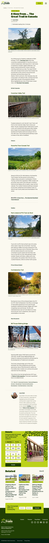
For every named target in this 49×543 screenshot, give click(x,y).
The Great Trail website (22, 83)
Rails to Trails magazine (18, 376)
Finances (30, 519)
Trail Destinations (22, 385)
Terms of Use (19, 540)
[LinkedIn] (44, 522)
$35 (13, 445)
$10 (13, 454)
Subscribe (37, 508)
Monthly (17, 441)
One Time (9, 441)
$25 (13, 457)
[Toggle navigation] (46, 3)
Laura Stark (15, 19)
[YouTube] (41, 522)
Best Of (16, 382)
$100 (8, 448)
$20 (8, 457)
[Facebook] (32, 522)
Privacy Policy (27, 540)
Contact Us (45, 519)
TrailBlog (5, 7)
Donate (39, 3)
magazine (32, 407)
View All (41, 471)
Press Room (37, 519)
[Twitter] (35, 522)
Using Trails (30, 385)
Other (18, 448)
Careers (22, 519)
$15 (18, 454)
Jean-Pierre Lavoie (35, 237)
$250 (13, 448)
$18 (7, 445)
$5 (7, 454)
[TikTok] (47, 522)
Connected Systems (23, 382)
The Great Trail (24, 60)
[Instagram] (38, 522)
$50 (18, 445)
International (18, 383)
